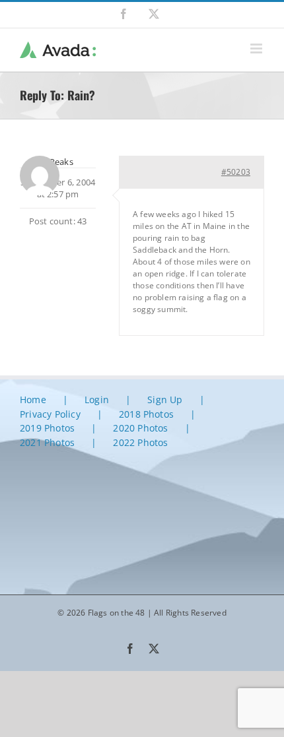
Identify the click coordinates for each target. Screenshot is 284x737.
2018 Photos (146, 414)
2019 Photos (47, 428)
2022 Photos (140, 442)
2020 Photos (140, 428)
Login (97, 399)
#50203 (235, 171)
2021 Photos (47, 442)
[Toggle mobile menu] (257, 48)
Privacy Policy (50, 414)
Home (33, 399)
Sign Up (164, 399)
